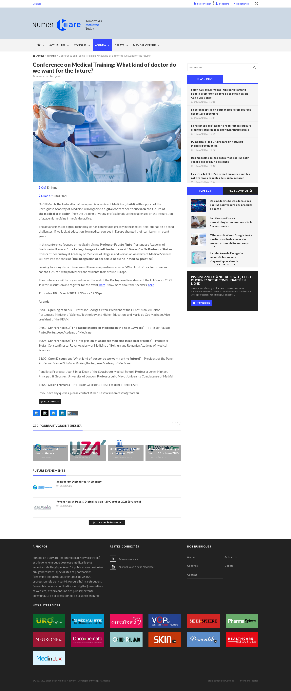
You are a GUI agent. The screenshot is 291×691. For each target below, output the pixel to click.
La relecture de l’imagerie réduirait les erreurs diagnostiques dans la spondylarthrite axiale (221, 127)
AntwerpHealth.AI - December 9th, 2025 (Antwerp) (85, 453)
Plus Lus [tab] (205, 190)
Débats (119, 45)
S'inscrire (224, 3)
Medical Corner (144, 45)
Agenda (100, 45)
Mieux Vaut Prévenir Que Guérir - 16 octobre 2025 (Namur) (163, 453)
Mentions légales (249, 680)
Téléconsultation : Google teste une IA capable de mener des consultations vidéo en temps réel (231, 241)
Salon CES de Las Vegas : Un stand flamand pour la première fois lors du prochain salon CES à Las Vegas (219, 93)
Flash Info (204, 79)
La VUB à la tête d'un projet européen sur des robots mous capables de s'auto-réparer (220, 176)
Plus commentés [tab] (241, 190)
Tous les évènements (108, 522)
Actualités (57, 45)
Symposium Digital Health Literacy (46, 451)
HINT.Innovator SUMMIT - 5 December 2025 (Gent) (125, 453)
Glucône (105, 680)
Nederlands (242, 3)
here (102, 285)
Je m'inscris (203, 303)
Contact (37, 3)
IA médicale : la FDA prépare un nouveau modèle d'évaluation (217, 143)
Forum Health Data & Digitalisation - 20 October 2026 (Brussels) (98, 501)
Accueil (40, 55)
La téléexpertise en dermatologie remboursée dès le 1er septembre (221, 111)
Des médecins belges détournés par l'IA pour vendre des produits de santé (220, 159)
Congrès (80, 45)
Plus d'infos (51, 401)
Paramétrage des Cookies (220, 680)
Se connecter (204, 3)
